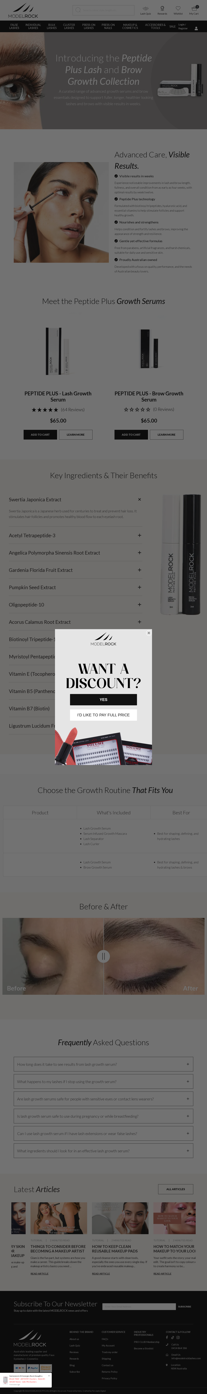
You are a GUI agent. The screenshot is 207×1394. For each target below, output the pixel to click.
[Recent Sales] (6, 1380)
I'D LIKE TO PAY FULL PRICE (103, 715)
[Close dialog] (149, 633)
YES (103, 699)
